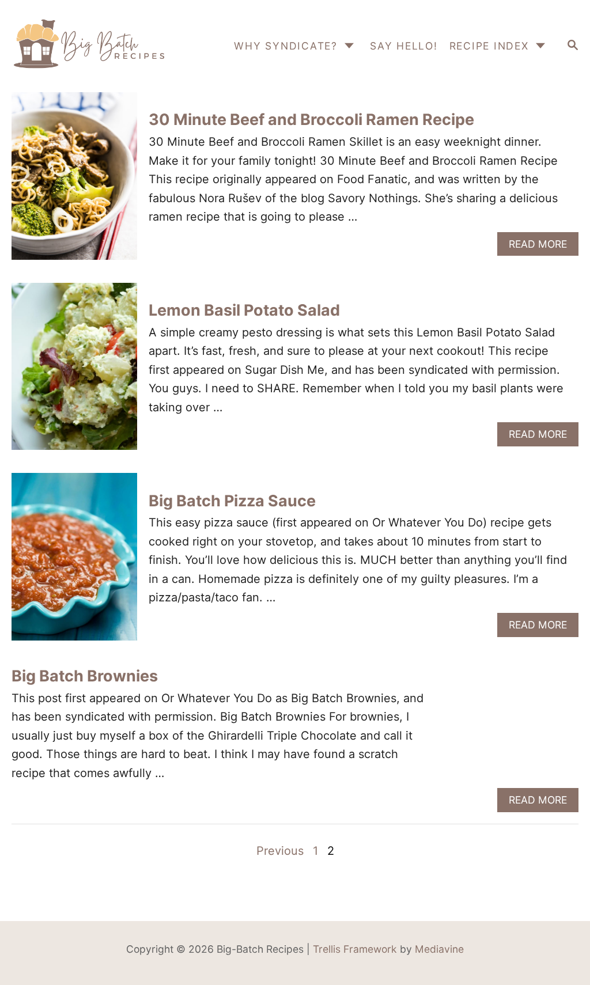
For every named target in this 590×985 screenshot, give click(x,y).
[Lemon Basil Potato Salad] (74, 372)
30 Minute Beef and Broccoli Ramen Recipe (311, 119)
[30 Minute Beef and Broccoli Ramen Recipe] (74, 181)
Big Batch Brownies (85, 675)
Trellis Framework (355, 949)
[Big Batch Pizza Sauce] (74, 562)
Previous (280, 851)
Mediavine (439, 949)
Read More (542, 246)
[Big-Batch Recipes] (88, 46)
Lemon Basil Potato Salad (244, 310)
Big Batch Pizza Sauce (232, 500)
